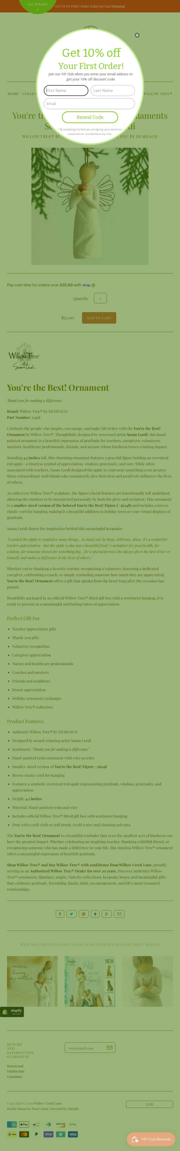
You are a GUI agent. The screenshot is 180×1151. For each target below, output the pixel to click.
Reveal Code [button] (90, 117)
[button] (137, 35)
